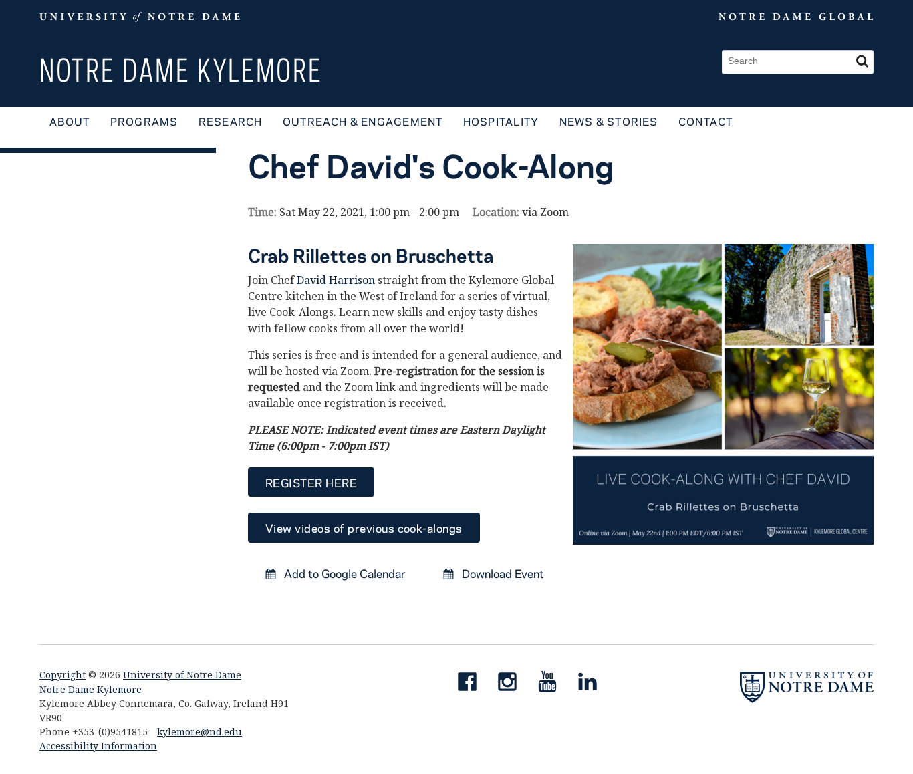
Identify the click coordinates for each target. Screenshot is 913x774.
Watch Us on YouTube (553, 684)
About (69, 121)
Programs (144, 121)
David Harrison (336, 280)
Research (231, 121)
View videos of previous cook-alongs (364, 528)
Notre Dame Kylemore (180, 69)
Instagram (513, 684)
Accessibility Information (98, 745)
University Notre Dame (140, 16)
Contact (705, 121)
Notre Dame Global (765, 16)
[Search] (862, 62)
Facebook (472, 684)
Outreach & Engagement (363, 121)
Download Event (501, 573)
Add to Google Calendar (343, 573)
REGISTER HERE (311, 482)
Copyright (62, 674)
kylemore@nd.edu (199, 731)
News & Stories (608, 121)
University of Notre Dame (182, 674)
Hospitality (501, 121)
